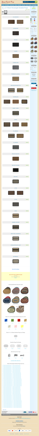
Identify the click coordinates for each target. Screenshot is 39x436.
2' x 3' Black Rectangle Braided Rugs (6, 365)
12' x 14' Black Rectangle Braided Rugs (7, 383)
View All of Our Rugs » (15, 269)
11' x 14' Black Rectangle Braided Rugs (17, 381)
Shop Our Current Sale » (34, 414)
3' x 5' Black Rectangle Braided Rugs (6, 369)
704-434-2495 (33, 80)
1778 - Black (15, 207)
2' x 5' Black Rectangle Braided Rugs (6, 366)
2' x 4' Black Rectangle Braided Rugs (16, 365)
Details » (15, 277)
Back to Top (4, 409)
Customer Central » (34, 76)
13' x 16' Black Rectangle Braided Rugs (7, 385)
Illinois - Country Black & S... (16, 150)
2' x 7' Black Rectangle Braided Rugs (6, 367)
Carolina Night (15, 70)
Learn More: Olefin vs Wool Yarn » (16, 360)
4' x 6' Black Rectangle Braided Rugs (16, 369)
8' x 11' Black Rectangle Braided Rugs (16, 373)
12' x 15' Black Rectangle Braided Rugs (17, 383)
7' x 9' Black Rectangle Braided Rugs (6, 372)
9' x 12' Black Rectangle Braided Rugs (7, 376)
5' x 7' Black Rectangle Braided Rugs (16, 370)
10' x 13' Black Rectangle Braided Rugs (7, 379)
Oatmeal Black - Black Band (16, 264)
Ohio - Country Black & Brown (7, 127)
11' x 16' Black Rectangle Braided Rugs (17, 382)
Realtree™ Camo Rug (15, 59)
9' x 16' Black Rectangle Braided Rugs (7, 378)
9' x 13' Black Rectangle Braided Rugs (16, 376)
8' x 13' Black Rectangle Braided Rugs (16, 374)
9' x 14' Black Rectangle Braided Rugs (7, 377)
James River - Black (16, 230)
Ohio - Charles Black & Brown (16, 127)
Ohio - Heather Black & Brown (24, 127)
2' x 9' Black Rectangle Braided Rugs (6, 368)
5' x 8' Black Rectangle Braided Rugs (6, 371)
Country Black (15, 36)
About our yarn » (34, 70)
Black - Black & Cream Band (16, 173)
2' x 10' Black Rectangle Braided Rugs (16, 368)
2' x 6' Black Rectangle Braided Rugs (16, 366)
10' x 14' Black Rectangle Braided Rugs (17, 379)
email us (35, 90)
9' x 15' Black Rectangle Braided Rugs (16, 377)
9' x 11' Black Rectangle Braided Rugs (16, 375)
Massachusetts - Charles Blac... (20, 93)
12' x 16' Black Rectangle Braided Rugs (7, 384)
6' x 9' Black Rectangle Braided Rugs (16, 371)
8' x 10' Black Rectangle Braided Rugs (7, 373)
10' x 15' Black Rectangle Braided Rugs (7, 380)
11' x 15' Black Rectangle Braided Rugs (7, 382)
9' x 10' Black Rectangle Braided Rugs (7, 375)
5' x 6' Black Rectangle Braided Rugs (6, 370)
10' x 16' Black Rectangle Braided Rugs (17, 380)
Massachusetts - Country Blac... (11, 93)
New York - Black (15, 116)
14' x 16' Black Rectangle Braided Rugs (17, 385)
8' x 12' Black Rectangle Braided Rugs (7, 374)
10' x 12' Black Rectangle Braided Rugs (16, 378)
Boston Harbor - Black (15, 241)
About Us (29, 414)
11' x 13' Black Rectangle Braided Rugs (7, 381)
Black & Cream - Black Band (16, 184)
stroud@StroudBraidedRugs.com (25, 418)
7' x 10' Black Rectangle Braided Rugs (16, 372)
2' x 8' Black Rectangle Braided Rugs (16, 367)
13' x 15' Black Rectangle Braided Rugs (17, 384)
